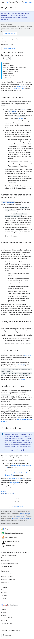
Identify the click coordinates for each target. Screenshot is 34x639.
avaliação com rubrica (18, 88)
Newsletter (4, 593)
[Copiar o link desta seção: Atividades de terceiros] (25, 386)
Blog (2, 590)
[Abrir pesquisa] (23, 2)
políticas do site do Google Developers (22, 518)
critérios (21, 119)
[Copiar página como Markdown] (9, 58)
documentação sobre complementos (11, 17)
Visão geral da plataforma (8, 555)
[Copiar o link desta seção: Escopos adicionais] (21, 351)
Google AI (4, 621)
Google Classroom (8, 7)
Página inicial (4, 39)
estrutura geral (20, 86)
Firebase (3, 615)
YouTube (3, 598)
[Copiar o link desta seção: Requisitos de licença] (23, 428)
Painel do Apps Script (7, 576)
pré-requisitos (14, 483)
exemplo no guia (20, 365)
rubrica (23, 109)
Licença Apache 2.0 (21, 516)
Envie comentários (9, 48)
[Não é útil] (12, 44)
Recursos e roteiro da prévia (23, 446)
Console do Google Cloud (8, 579)
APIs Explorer (5, 582)
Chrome (3, 612)
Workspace (18, 2)
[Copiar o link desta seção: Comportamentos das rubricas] (3, 246)
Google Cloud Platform (7, 618)
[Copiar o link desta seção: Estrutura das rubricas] (24, 97)
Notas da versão (5, 560)
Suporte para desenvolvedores (9, 563)
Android (3, 609)
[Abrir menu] (3, 2)
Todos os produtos (6, 623)
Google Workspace (15, 39)
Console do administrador (8, 574)
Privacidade (16, 630)
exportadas (27, 355)
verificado (22, 379)
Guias (5, 41)
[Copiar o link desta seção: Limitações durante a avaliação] (3, 324)
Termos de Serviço (6, 566)
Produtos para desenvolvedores (10, 558)
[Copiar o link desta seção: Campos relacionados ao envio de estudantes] (17, 198)
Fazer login (28, 2)
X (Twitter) (4, 595)
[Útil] (9, 44)
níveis (16, 121)
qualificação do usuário (15, 478)
